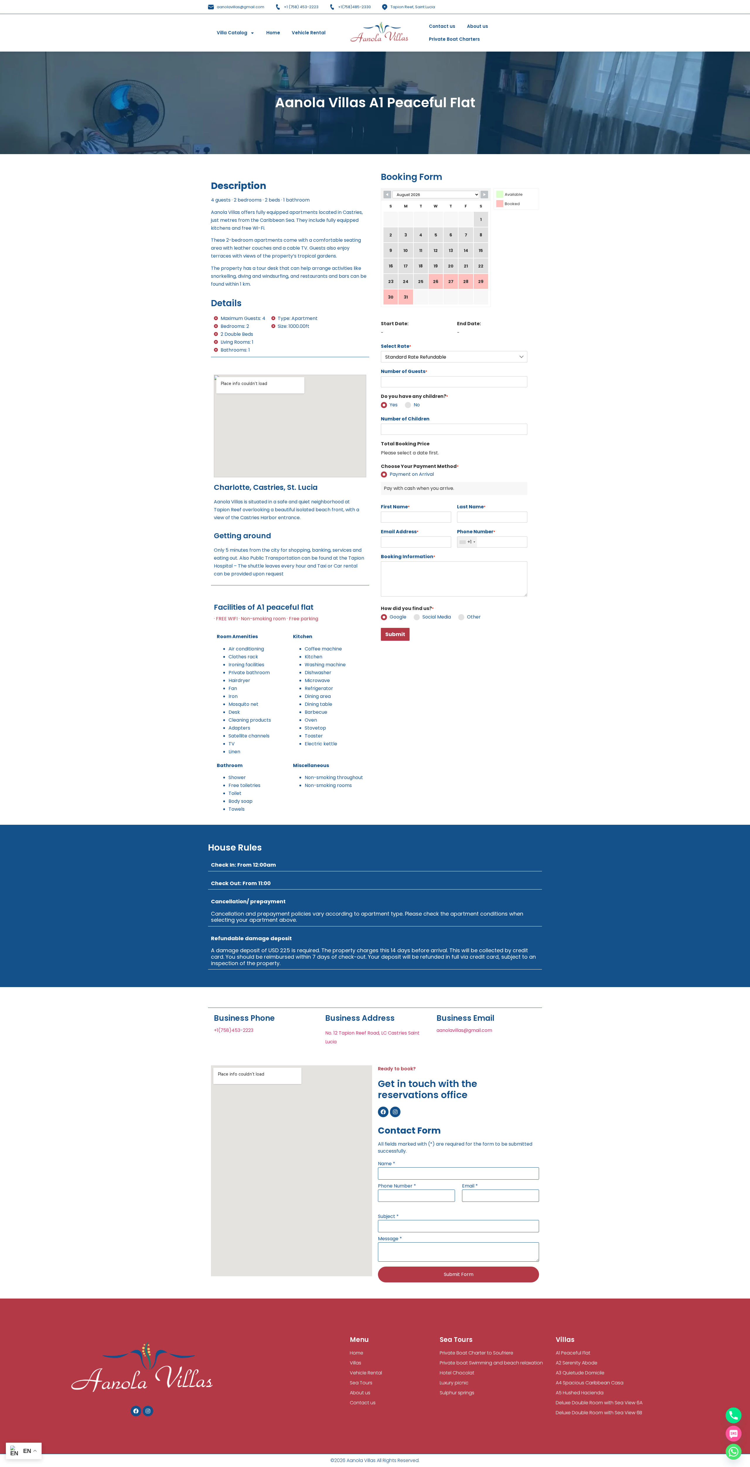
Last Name (471, 507)
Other (474, 617)
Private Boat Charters (454, 39)
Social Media (436, 617)
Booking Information (408, 556)
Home (273, 33)
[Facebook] (383, 1112)
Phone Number (476, 532)
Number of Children (405, 419)
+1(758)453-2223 (233, 1030)
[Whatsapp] (734, 1452)
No (417, 405)
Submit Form (458, 1274)
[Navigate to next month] (484, 194)
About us (477, 26)
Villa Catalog (232, 33)
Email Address (399, 532)
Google (398, 617)
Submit (395, 634)
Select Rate (396, 346)
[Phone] (734, 1415)
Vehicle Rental (308, 33)
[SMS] (734, 1434)
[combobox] (467, 542)
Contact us (442, 26)
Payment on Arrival (412, 474)
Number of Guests (404, 371)
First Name (395, 507)
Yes (394, 405)
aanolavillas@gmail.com (464, 1030)
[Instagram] (395, 1112)
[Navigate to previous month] (387, 194)
